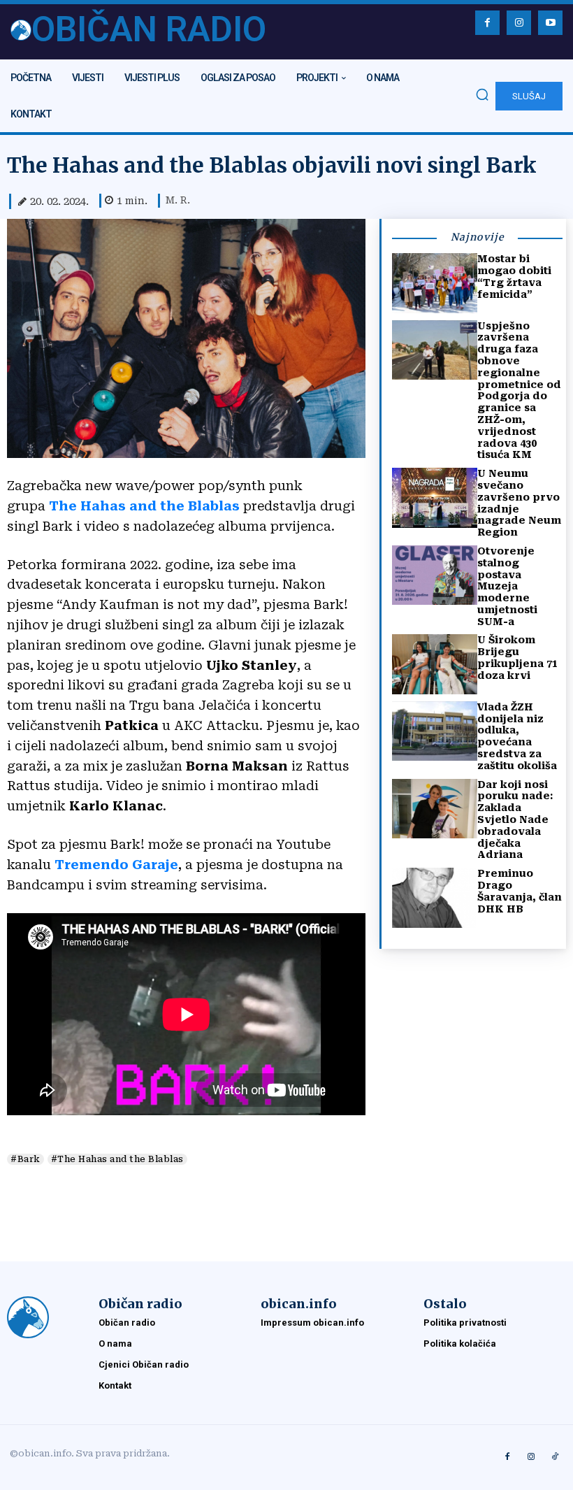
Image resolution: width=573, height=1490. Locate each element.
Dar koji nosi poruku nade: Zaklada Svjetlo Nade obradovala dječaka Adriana (515, 820)
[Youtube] (550, 22)
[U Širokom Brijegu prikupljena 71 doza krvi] (434, 664)
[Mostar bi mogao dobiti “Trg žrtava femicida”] (434, 283)
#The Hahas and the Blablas (117, 1159)
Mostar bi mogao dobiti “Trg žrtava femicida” (514, 276)
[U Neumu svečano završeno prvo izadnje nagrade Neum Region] (434, 497)
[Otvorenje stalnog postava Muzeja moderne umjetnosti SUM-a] (434, 575)
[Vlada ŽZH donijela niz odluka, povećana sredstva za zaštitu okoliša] (434, 731)
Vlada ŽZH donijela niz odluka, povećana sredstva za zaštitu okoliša (517, 736)
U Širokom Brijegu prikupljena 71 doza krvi (517, 657)
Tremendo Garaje (116, 864)
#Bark (25, 1159)
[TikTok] (554, 1457)
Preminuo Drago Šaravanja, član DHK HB (519, 891)
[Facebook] (487, 22)
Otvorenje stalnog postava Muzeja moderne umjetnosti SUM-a (507, 586)
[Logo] (46, 1317)
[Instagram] (519, 22)
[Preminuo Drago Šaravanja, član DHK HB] (434, 897)
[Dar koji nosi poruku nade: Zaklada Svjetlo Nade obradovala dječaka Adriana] (434, 808)
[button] (482, 94)
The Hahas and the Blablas (144, 506)
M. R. (178, 200)
